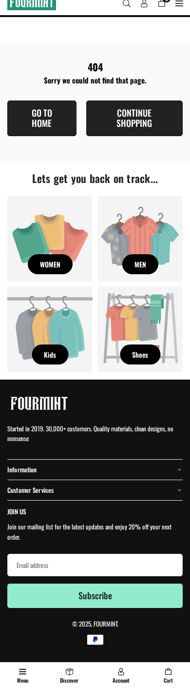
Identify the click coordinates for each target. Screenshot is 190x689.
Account (121, 680)
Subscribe (95, 595)
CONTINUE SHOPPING (134, 118)
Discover (69, 680)
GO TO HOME (42, 118)
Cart (168, 680)
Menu (22, 680)
